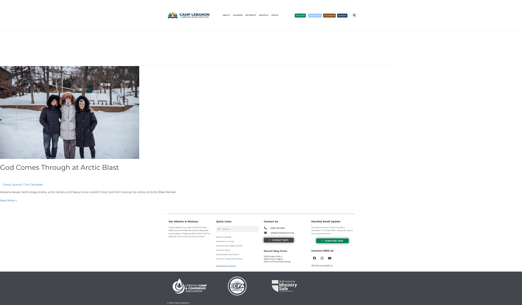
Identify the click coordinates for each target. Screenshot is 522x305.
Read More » (8, 200)
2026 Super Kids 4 (273, 256)
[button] (354, 15)
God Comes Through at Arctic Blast (59, 167)
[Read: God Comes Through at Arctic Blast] (69, 112)
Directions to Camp (226, 265)
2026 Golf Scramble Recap (277, 261)
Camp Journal (12, 184)
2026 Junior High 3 (273, 259)
